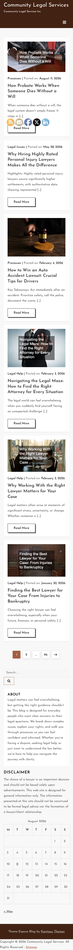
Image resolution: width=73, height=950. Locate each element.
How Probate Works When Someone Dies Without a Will (33, 91)
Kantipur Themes (53, 931)
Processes (14, 78)
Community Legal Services (36, 5)
